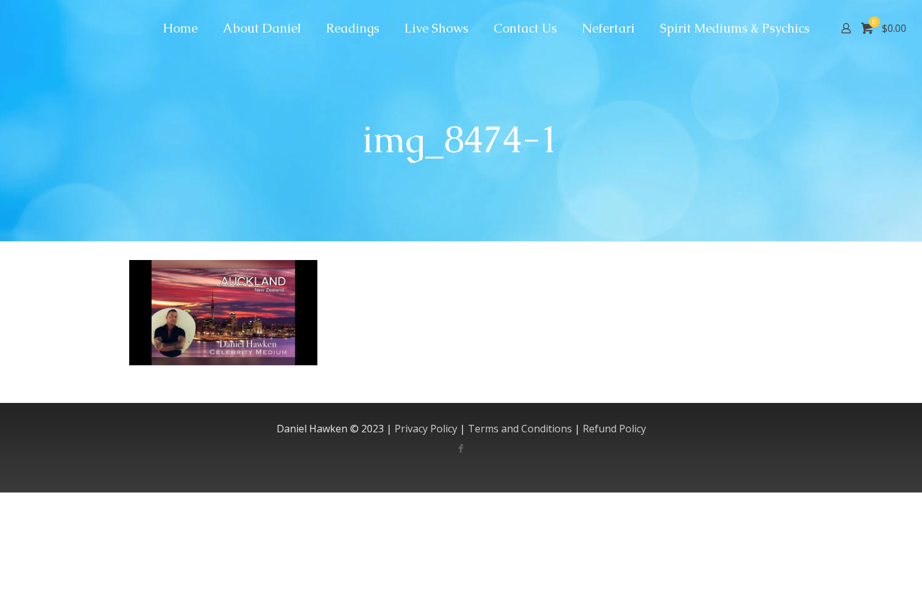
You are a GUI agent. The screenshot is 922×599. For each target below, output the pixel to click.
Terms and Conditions (520, 428)
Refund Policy (614, 428)
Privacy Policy (426, 428)
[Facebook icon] (461, 448)
